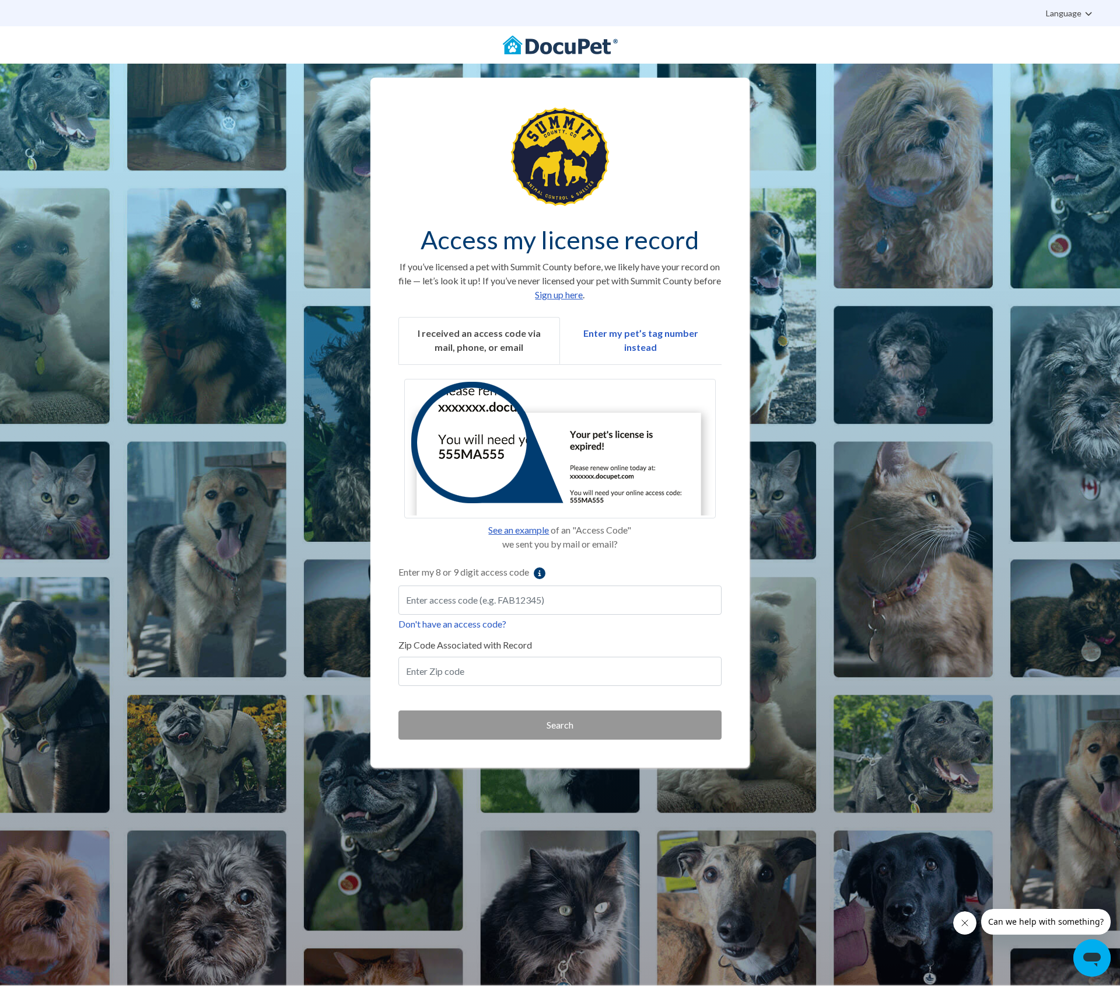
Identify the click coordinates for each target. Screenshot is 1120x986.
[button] (560, 448)
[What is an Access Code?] (539, 573)
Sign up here (559, 294)
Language (1064, 13)
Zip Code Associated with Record (465, 644)
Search (560, 724)
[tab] (479, 340)
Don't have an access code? (452, 623)
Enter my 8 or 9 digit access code (464, 571)
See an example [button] (518, 529)
